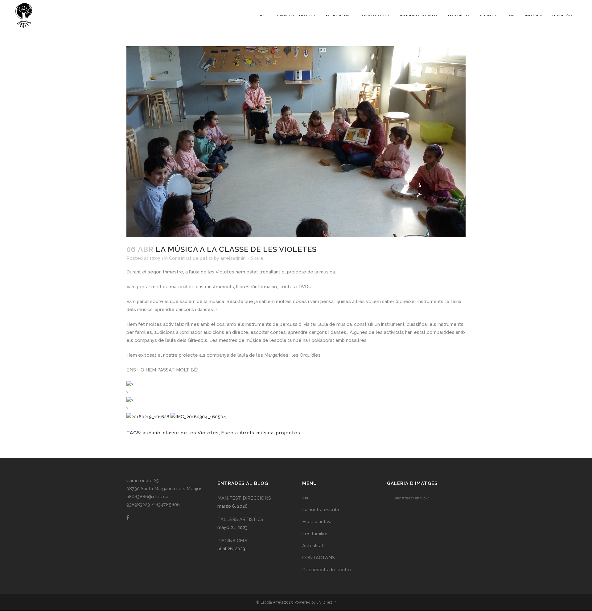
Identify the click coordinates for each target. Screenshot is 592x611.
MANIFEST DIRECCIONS (244, 498)
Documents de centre (326, 569)
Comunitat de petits (191, 258)
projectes (288, 433)
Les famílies (315, 533)
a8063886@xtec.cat (148, 496)
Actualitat (312, 545)
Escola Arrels (237, 433)
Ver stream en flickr (412, 498)
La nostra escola (320, 509)
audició (152, 433)
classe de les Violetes (191, 433)
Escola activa (316, 521)
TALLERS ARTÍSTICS (240, 519)
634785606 (167, 504)
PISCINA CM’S (232, 540)
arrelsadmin (232, 258)
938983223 (138, 504)
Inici (306, 497)
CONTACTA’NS (318, 557)
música (265, 433)
